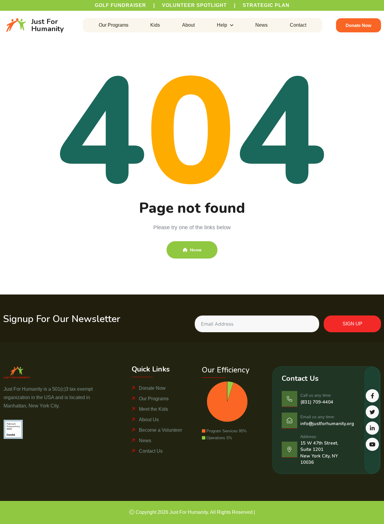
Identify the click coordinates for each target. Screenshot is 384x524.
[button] (225, 25)
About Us (149, 419)
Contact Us (151, 451)
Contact (298, 25)
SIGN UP (352, 323)
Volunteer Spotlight (194, 5)
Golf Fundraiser (120, 5)
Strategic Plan (266, 5)
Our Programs (113, 25)
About (188, 25)
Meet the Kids (153, 409)
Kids (155, 25)
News (261, 25)
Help (222, 25)
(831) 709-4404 (316, 402)
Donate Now (152, 388)
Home (196, 249)
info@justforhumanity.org (327, 424)
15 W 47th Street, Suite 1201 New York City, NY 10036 (319, 452)
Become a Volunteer (160, 430)
